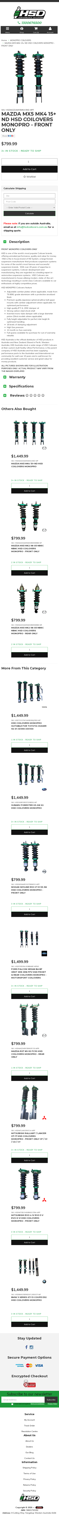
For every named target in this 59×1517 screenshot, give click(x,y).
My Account (29, 1420)
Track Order (29, 1425)
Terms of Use (29, 1473)
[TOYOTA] (44, 707)
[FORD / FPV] (44, 953)
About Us (29, 1441)
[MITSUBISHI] (44, 1117)
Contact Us (29, 1458)
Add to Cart (29, 169)
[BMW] (44, 1281)
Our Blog (29, 1452)
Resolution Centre (30, 1431)
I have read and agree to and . (36, 1404)
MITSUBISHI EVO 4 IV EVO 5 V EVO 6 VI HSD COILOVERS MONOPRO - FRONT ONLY (27, 1218)
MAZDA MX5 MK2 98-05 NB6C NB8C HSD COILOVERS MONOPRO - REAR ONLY (27, 630)
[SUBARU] (44, 789)
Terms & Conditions (37, 1404)
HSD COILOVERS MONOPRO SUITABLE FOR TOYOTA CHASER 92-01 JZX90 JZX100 (29, 726)
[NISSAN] (44, 871)
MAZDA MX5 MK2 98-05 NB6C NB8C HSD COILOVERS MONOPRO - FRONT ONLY (27, 548)
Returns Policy (29, 1485)
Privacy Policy (52, 1404)
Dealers (29, 1446)
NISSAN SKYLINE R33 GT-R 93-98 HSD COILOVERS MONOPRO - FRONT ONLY (29, 890)
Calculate (29, 213)
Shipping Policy (29, 1467)
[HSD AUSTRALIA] (29, 12)
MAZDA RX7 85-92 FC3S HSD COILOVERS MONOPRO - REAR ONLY (27, 1054)
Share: (5, 136)
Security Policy (29, 1490)
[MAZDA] (44, 448)
